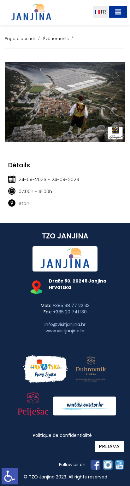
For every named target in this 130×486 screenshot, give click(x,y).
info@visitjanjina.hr (65, 324)
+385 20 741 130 (70, 312)
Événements (56, 39)
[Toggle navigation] (118, 12)
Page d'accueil (20, 39)
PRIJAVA (109, 446)
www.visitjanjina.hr (65, 331)
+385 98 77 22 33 (71, 305)
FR (103, 11)
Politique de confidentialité (62, 435)
